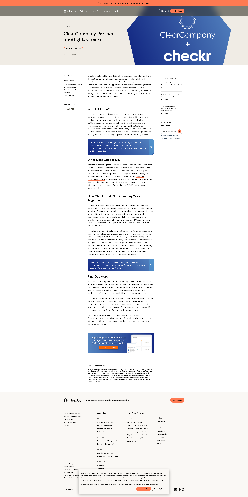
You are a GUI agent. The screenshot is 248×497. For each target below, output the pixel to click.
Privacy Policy (160, 480)
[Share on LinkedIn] (65, 109)
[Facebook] (179, 489)
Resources (107, 11)
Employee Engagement (105, 444)
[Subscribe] (179, 131)
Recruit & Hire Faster (135, 422)
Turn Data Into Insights (135, 438)
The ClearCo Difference (72, 413)
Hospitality (161, 431)
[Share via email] (72, 109)
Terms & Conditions (71, 469)
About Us (95, 11)
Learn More (146, 3)
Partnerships (68, 419)
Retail (159, 443)
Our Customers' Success (72, 416)
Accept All (144, 489)
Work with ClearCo (71, 422)
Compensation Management (107, 456)
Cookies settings (128, 489)
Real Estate (161, 440)
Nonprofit (160, 437)
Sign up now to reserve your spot (126, 310)
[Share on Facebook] (68, 109)
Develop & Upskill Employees (137, 428)
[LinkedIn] (175, 489)
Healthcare (161, 428)
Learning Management (105, 453)
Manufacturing (162, 434)
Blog (67, 26)
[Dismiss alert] (244, 3)
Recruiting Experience (105, 425)
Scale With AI (132, 441)
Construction (161, 421)
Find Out (69, 96)
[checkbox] (171, 139)
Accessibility (68, 464)
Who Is (70, 80)
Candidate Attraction (105, 422)
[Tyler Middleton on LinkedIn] (104, 365)
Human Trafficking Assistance (74, 478)
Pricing (117, 11)
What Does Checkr (72, 84)
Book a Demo (177, 11)
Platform (83, 11)
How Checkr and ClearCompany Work (71, 90)
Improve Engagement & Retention (139, 432)
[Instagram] (183, 489)
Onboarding (101, 432)
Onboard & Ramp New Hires (137, 425)
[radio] (164, 139)
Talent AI (100, 468)
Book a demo (177, 400)
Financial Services (163, 425)
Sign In (163, 11)
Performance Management (107, 441)
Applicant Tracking (73, 48)
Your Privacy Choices (71, 475)
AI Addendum (68, 472)
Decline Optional (159, 489)
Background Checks (104, 428)
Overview (100, 465)
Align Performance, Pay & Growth (139, 435)
